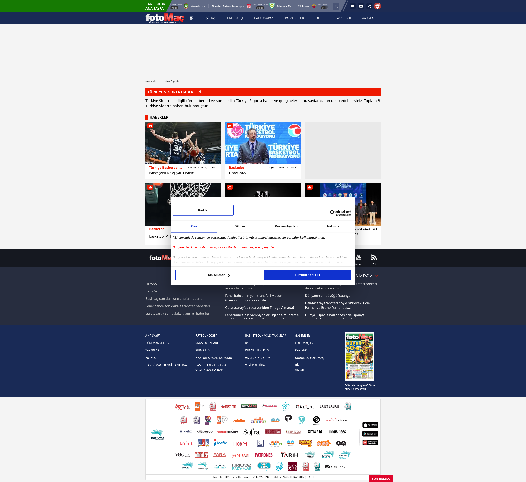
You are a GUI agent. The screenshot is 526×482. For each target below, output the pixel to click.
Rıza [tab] (193, 226)
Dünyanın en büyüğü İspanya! (328, 295)
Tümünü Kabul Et (307, 275)
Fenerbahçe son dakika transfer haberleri (177, 306)
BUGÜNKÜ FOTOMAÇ (309, 358)
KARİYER (301, 350)
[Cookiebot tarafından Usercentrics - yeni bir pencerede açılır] (333, 213)
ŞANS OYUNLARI (206, 343)
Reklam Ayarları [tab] (286, 226)
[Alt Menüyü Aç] (191, 18)
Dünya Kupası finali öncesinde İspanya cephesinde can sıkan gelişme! (335, 317)
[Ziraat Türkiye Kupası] (377, 6)
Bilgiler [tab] (240, 226)
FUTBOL (150, 358)
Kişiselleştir (216, 275)
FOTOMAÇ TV (304, 343)
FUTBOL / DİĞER (206, 335)
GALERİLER (302, 335)
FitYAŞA (151, 283)
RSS (247, 343)
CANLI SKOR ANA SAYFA (155, 6)
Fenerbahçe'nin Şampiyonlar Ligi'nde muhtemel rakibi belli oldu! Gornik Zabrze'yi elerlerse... (262, 317)
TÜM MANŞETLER (157, 343)
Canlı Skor (153, 291)
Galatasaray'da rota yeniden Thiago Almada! (259, 307)
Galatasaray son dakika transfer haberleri (177, 313)
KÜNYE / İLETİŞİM (257, 350)
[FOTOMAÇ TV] (353, 6)
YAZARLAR (152, 350)
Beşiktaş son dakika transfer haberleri (175, 298)
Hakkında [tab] (332, 226)
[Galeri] (361, 6)
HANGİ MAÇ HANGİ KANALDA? (166, 365)
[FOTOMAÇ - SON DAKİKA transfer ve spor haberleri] (165, 18)
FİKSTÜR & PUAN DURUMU (213, 358)
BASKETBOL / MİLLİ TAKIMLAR (265, 335)
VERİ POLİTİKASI (256, 365)
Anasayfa (150, 81)
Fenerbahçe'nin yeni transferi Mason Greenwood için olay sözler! (253, 297)
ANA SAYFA (152, 335)
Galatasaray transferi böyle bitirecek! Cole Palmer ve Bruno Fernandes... (337, 305)
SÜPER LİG (202, 350)
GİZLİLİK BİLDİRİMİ (258, 358)
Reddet (203, 210)
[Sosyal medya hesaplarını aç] (369, 6)
